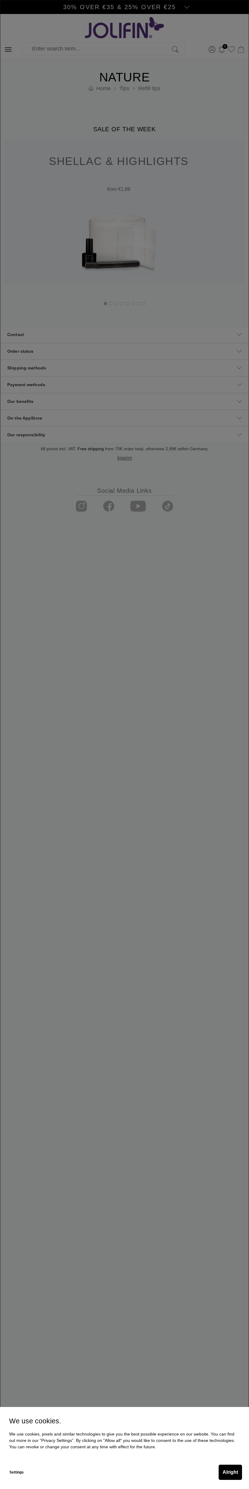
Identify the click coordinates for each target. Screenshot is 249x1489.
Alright (230, 1472)
